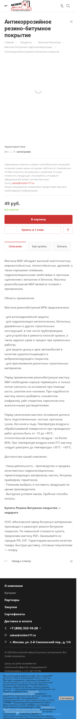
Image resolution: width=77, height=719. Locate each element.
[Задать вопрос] (68, 230)
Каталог (10, 593)
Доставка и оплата (18, 621)
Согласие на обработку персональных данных (29, 708)
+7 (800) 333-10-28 (24, 628)
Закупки (10, 607)
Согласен (66, 698)
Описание (15, 246)
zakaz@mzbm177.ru (23, 183)
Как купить (39, 246)
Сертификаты (14, 614)
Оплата (62, 246)
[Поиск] (68, 6)
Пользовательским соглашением (23, 711)
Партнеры (11, 600)
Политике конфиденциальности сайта (21, 692)
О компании (13, 586)
